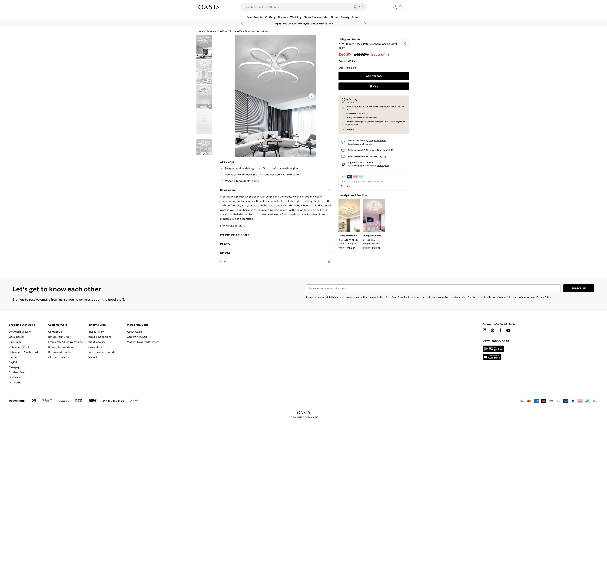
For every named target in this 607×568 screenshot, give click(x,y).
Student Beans (18, 372)
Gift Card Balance (58, 357)
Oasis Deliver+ (17, 336)
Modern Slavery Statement (143, 341)
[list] (275, 96)
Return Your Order (59, 336)
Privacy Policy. (543, 297)
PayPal (13, 362)
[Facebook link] (500, 330)
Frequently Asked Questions (65, 341)
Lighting (223, 31)
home (200, 31)
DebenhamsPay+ (19, 346)
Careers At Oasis (137, 336)
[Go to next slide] (311, 95)
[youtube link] (508, 330)
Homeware (211, 31)
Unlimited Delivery (20, 331)
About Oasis (134, 331)
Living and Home (349, 39)
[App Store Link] (493, 352)
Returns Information (60, 352)
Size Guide (15, 341)
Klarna (13, 357)
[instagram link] (484, 330)
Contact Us (55, 331)
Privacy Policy (96, 331)
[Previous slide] (242, 23)
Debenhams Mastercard (23, 352)
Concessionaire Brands (101, 352)
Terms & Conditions (99, 336)
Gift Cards (15, 382)
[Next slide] (365, 23)
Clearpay (14, 367)
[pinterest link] (492, 330)
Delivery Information (60, 346)
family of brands (412, 297)
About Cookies (97, 341)
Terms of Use (95, 346)
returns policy (383, 165)
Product (92, 357)
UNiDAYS (14, 377)
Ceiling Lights (236, 31)
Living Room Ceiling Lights (257, 31)
